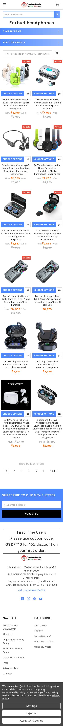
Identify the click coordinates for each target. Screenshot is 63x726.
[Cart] (58, 4)
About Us (8, 634)
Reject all (31, 713)
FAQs (5, 662)
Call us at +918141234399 (31, 590)
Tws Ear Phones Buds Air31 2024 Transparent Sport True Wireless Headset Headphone (15, 104)
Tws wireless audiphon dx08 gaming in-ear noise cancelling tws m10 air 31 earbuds (47, 300)
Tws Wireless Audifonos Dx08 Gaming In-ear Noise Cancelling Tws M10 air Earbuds (16, 300)
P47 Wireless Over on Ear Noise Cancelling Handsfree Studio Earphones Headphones (47, 170)
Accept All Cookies (31, 720)
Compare (28, 93)
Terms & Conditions (14, 657)
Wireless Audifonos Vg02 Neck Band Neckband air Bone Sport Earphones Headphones (15, 170)
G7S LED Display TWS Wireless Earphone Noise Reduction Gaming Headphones (47, 235)
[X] (28, 598)
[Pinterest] (34, 598)
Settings (31, 706)
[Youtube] (40, 598)
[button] (57, 53)
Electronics (40, 625)
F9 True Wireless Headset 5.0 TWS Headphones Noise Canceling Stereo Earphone (15, 235)
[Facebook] (22, 598)
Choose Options (13, 93)
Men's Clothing (42, 636)
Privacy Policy (10, 668)
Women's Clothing (44, 641)
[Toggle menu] (4, 4)
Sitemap (7, 673)
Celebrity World (42, 646)
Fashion (38, 630)
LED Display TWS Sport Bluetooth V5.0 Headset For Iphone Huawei (15, 364)
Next (52, 471)
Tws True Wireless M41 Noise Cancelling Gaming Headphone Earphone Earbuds (47, 104)
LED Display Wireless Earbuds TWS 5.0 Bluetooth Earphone (47, 364)
